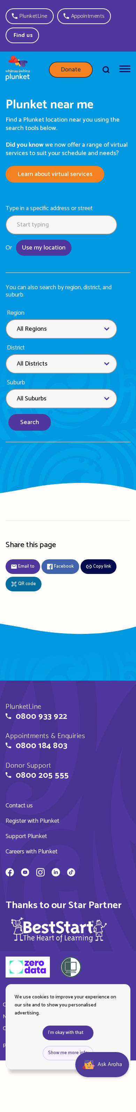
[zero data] (28, 968)
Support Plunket (26, 836)
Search (29, 422)
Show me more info (68, 1053)
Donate (71, 69)
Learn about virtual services (54, 174)
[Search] (106, 70)
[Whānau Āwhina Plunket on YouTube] (25, 873)
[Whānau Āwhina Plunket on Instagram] (40, 873)
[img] (59, 929)
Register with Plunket (32, 821)
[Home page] (18, 70)
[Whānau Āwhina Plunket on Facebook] (10, 873)
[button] (30, 16)
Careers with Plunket (32, 851)
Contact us (19, 805)
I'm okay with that (65, 1032)
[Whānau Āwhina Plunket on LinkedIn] (56, 873)
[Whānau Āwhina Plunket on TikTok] (71, 873)
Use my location (44, 248)
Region (15, 313)
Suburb (16, 382)
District (16, 348)
